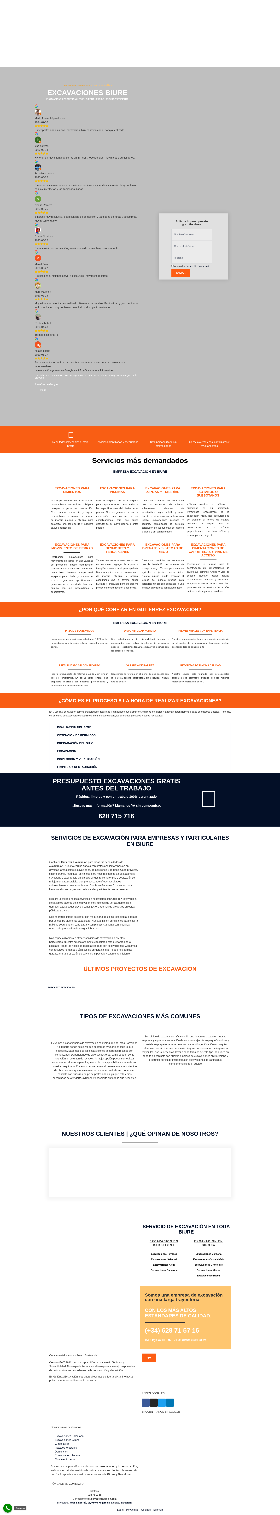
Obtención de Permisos (76, 735)
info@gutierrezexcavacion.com (176, 1340)
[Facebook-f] (146, 1403)
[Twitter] (162, 1403)
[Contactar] (7, 1508)
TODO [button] (51, 987)
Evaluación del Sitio (74, 727)
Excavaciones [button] (65, 987)
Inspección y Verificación (78, 759)
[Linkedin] (170, 1403)
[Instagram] (154, 1403)
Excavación (66, 751)
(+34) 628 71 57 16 (172, 1330)
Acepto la (191, 266)
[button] (140, 727)
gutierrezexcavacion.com (77, 85)
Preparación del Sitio (75, 743)
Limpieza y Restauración (77, 767)
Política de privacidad (197, 266)
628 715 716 (116, 816)
